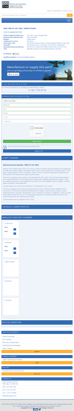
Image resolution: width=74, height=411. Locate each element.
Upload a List (39, 151)
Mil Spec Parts (44, 406)
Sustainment (41, 404)
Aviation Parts (35, 406)
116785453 (8, 242)
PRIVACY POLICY (55, 406)
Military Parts (32, 404)
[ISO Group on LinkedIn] (37, 410)
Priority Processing (8, 336)
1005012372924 (10, 262)
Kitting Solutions (63, 404)
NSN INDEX (5, 404)
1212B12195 (8, 223)
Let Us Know (14, 74)
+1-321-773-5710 (37, 90)
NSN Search (23, 404)
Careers (70, 11)
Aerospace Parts (51, 404)
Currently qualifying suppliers (19, 57)
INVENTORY (14, 404)
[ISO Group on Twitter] (39, 410)
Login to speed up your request (12, 359)
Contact (64, 11)
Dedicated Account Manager (11, 345)
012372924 (8, 281)
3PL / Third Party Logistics (21, 406)
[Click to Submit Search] (70, 15)
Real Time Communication (11, 342)
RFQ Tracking (7, 339)
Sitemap (49, 11)
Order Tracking (7, 348)
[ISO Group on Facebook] (34, 410)
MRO (70, 404)
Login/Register (57, 11)
